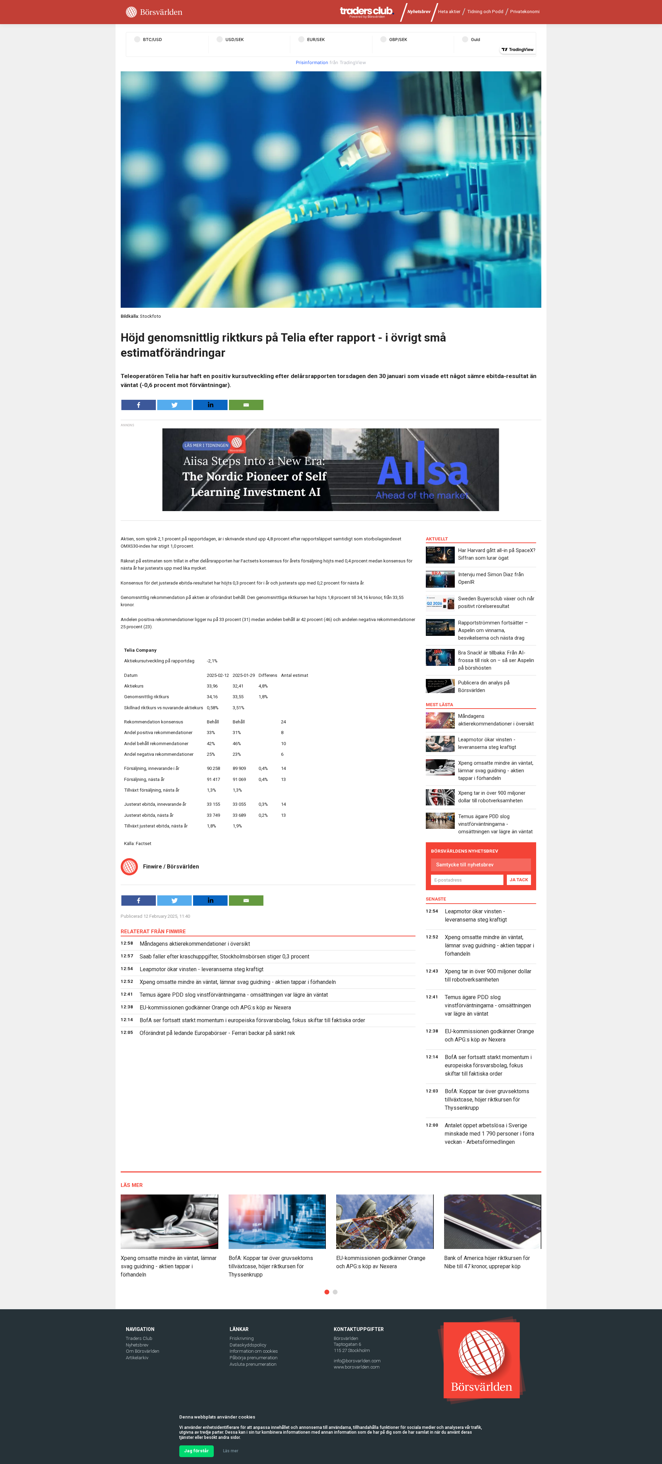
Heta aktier (449, 11)
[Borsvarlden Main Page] (154, 12)
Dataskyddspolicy (248, 1345)
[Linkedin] (210, 405)
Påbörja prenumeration (254, 1357)
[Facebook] (138, 405)
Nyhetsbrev (419, 11)
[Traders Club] (367, 12)
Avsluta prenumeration (253, 1364)
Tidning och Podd (485, 11)
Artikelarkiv (137, 1357)
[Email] (246, 405)
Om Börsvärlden (142, 1351)
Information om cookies (254, 1351)
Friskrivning (242, 1338)
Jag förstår (196, 1450)
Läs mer (230, 1450)
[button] (327, 1292)
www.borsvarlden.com (357, 1367)
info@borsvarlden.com (357, 1360)
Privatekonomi (525, 11)
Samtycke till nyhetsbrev (464, 865)
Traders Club (139, 1338)
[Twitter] (174, 405)
